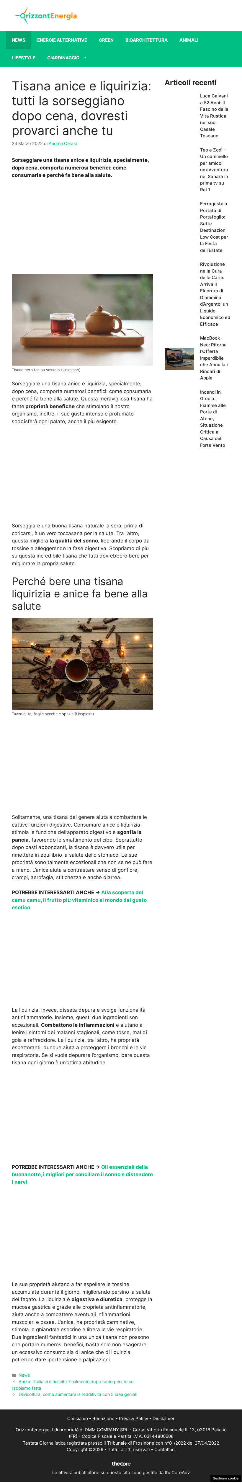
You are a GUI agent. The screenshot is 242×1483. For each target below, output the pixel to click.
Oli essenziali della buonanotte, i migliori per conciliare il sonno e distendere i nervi (82, 1174)
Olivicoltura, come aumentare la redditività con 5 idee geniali (78, 1394)
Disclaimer (164, 1418)
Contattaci (165, 1449)
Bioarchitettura (146, 40)
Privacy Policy (133, 1418)
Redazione (103, 1418)
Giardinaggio (63, 58)
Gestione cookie (226, 1478)
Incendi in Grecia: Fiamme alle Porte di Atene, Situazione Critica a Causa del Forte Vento (213, 418)
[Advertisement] (82, 228)
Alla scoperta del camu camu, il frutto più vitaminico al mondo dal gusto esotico (79, 899)
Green (106, 40)
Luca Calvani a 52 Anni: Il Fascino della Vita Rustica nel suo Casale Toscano (214, 115)
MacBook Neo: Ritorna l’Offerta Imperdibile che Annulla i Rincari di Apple (214, 358)
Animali (188, 40)
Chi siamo (77, 1418)
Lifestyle (23, 58)
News (18, 40)
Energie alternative (62, 40)
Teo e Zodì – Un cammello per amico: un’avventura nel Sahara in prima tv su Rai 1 (214, 170)
